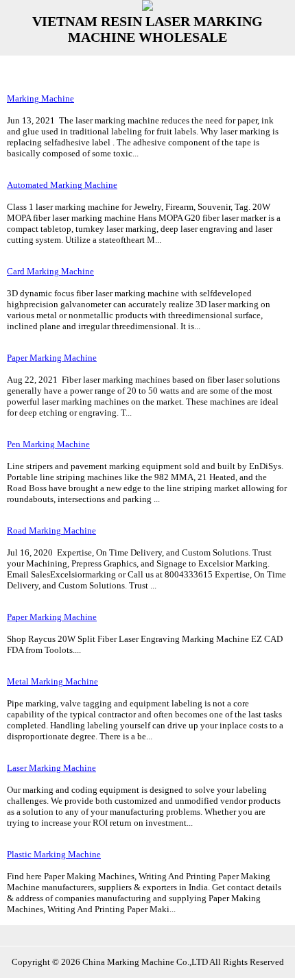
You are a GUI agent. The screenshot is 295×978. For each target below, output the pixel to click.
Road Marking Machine (51, 530)
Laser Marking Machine (51, 768)
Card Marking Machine (50, 271)
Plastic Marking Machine (54, 854)
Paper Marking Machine (52, 358)
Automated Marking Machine (62, 185)
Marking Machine (40, 98)
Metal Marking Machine (52, 681)
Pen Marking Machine (48, 444)
